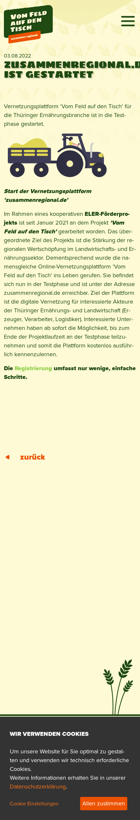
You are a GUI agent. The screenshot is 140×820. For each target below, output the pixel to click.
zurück (32, 457)
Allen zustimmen (103, 803)
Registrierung (33, 368)
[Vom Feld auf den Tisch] (28, 12)
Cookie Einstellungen (34, 803)
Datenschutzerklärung (38, 786)
